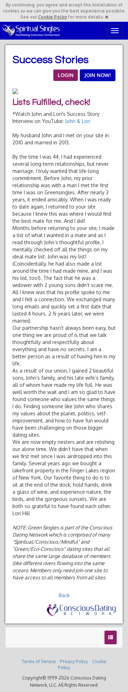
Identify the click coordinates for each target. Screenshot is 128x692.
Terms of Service (39, 661)
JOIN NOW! (97, 75)
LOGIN (66, 75)
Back (64, 595)
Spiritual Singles (31, 31)
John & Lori (77, 121)
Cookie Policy (52, 17)
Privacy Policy (74, 661)
